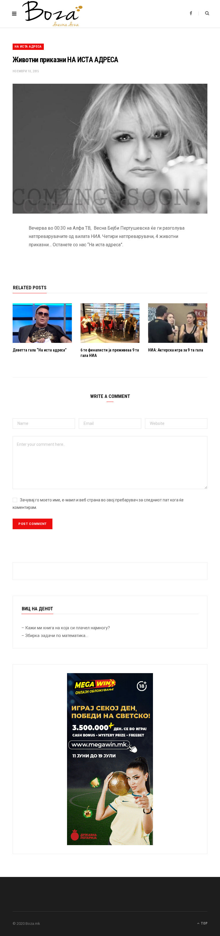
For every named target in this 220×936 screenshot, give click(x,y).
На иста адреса (28, 46)
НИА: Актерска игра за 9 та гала (175, 350)
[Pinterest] (8, 274)
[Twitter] (8, 260)
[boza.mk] (52, 14)
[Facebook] (8, 245)
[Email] (8, 289)
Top (203, 923)
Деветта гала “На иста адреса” (40, 350)
